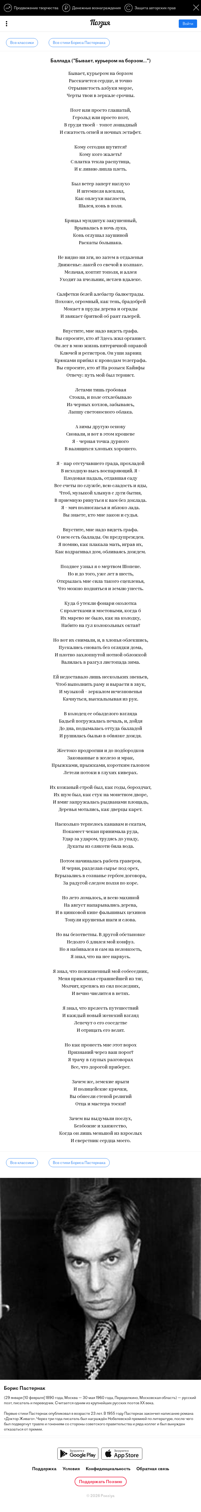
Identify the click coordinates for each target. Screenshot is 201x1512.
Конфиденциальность (108, 1468)
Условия (71, 1468)
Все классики (22, 42)
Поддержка (44, 1468)
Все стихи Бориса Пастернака (79, 42)
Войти (188, 23)
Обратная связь (152, 1468)
